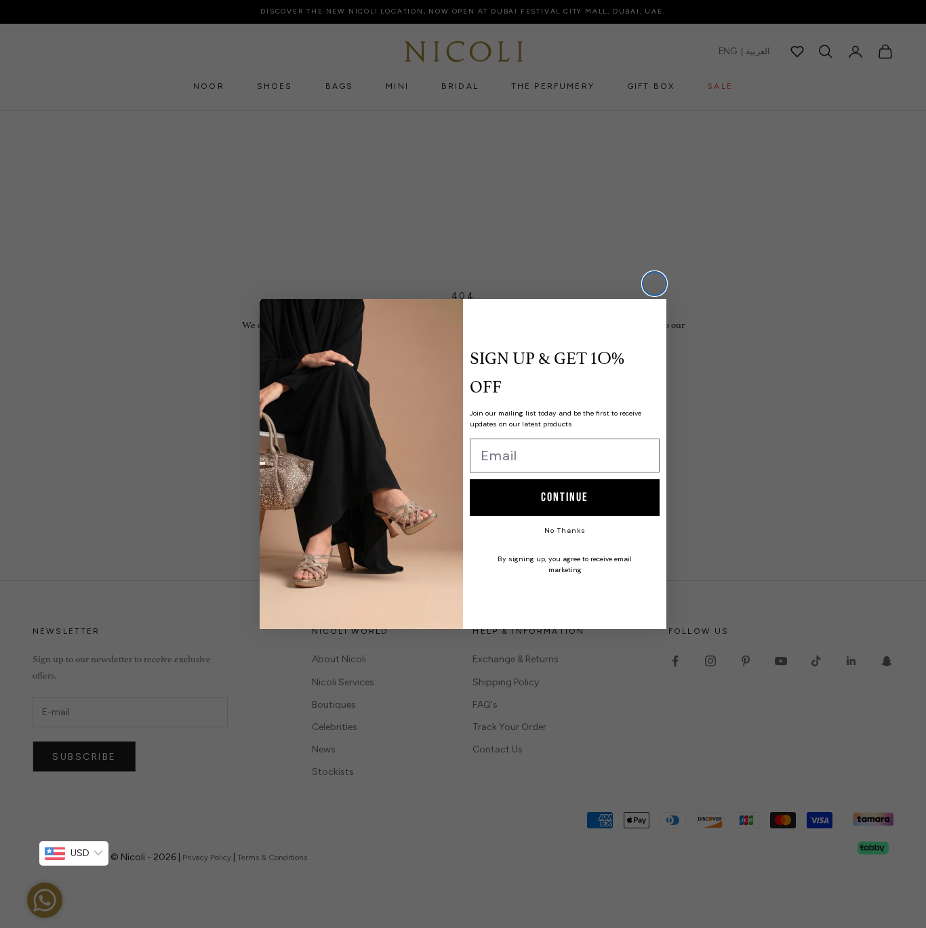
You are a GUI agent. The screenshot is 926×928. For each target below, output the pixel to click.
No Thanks (565, 530)
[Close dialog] (654, 284)
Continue (564, 497)
